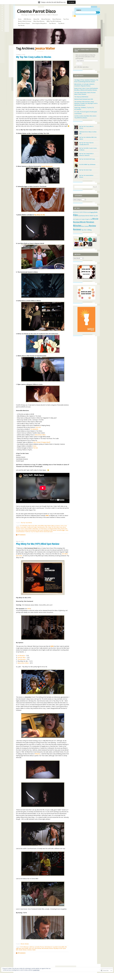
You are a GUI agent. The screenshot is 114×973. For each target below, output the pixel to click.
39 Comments (21, 953)
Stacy (66, 530)
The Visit (35, 448)
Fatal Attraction (41, 527)
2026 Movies (27, 19)
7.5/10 (21, 947)
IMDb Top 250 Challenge (54, 21)
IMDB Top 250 (94, 215)
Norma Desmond (32, 530)
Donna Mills (61, 947)
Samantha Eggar (61, 530)
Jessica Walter (28, 528)
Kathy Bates (35, 528)
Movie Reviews (45, 19)
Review (20, 950)
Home (19, 19)
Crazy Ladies (23, 527)
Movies (30, 522)
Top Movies (52, 23)
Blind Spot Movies (38, 21)
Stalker (34, 950)
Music (83, 226)
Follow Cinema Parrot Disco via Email (85, 50)
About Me (36, 19)
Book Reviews (57, 19)
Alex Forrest (31, 525)
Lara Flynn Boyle (43, 528)
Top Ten (33, 531)
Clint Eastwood (48, 947)
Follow (79, 64)
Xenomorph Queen (48, 531)
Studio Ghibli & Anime (24, 21)
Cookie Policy (36, 970)
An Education (21, 655)
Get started (71, 2)
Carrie (61, 525)
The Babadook (34, 429)
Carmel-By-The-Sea (39, 947)
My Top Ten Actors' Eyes (85, 170)
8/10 (87, 212)
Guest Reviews (81, 215)
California (31, 947)
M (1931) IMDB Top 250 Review (87, 164)
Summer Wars (21, 657)
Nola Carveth (24, 530)
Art (88, 212)
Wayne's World (39, 531)
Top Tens (66, 19)
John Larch (31, 948)
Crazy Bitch (55, 947)
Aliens (36, 525)
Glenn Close (59, 527)
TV (86, 230)
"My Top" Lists (24, 522)
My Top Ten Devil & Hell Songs (87, 159)
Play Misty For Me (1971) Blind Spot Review (37, 544)
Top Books (21, 25)
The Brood (27, 531)
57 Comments (21, 534)
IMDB (28, 608)
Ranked (54, 530)
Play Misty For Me (39, 214)
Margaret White (53, 528)
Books (96, 212)
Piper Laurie (40, 530)
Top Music (61, 23)
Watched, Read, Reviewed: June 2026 (83, 99)
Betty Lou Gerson (55, 525)
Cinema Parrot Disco (36, 11)
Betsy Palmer (48, 525)
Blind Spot (26, 947)
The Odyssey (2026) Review (81, 96)
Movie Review (38, 948)
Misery (59, 528)
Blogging (92, 212)
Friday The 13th (52, 527)
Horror (23, 528)
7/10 (84, 212)
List (48, 528)
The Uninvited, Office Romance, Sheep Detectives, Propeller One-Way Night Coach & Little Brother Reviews (85, 103)
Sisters (34, 446)
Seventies (29, 950)
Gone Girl (38, 427)
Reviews (27, 944)
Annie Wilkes (41, 525)
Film (46, 527)
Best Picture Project (24, 23)
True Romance (21, 659)
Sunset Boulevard (46, 166)
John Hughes (76, 219)
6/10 (77, 212)
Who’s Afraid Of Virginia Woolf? (41, 442)
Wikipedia (37, 753)
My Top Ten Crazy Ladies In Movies (33, 57)
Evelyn (35, 527)
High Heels (18, 948)
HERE (47, 515)
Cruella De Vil (30, 527)
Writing (89, 230)
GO (98, 12)
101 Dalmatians (24, 525)
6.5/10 (74, 212)
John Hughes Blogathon (39, 23)
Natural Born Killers (40, 435)
